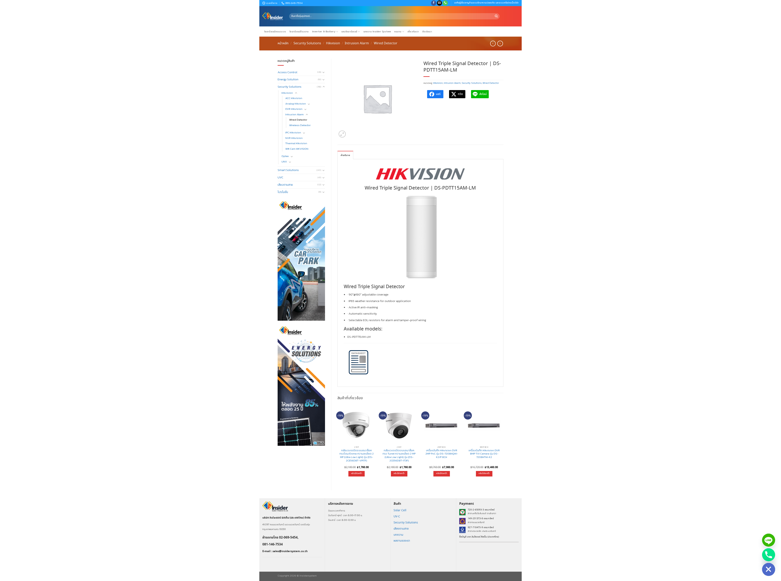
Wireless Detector (300, 125)
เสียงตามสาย (285, 184)
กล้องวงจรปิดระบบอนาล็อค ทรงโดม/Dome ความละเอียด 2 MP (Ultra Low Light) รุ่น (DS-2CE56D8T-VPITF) (356, 455)
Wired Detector (385, 43)
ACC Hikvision (293, 98)
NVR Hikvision (294, 138)
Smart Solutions (288, 170)
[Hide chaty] (768, 569)
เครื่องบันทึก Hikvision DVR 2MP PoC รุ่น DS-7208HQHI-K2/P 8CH (441, 454)
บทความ (398, 535)
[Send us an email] (439, 3)
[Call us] (445, 3)
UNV (284, 162)
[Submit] (496, 16)
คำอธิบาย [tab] (345, 155)
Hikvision (333, 43)
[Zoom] (342, 134)
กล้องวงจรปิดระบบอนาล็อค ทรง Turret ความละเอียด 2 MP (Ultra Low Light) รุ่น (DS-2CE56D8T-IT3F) (399, 455)
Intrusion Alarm (357, 43)
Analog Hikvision (295, 104)
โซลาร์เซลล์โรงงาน (299, 31)
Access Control (287, 72)
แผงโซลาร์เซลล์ (349, 31)
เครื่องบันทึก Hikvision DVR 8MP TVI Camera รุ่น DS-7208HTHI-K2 (484, 454)
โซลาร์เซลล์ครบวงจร (275, 31)
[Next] (503, 444)
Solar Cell (400, 510)
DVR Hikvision (293, 109)
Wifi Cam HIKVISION (296, 149)
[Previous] (338, 444)
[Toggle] (323, 72)
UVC (280, 177)
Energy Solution (288, 79)
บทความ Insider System (377, 31)
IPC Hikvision (293, 132)
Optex (285, 156)
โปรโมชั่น (283, 192)
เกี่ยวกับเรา (413, 31)
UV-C (397, 517)
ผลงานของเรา (402, 541)
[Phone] (768, 554)
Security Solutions (307, 43)
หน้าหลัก (283, 43)
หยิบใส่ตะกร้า (356, 473)
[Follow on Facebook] (433, 3)
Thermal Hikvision (296, 143)
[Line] (768, 540)
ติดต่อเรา (427, 31)
